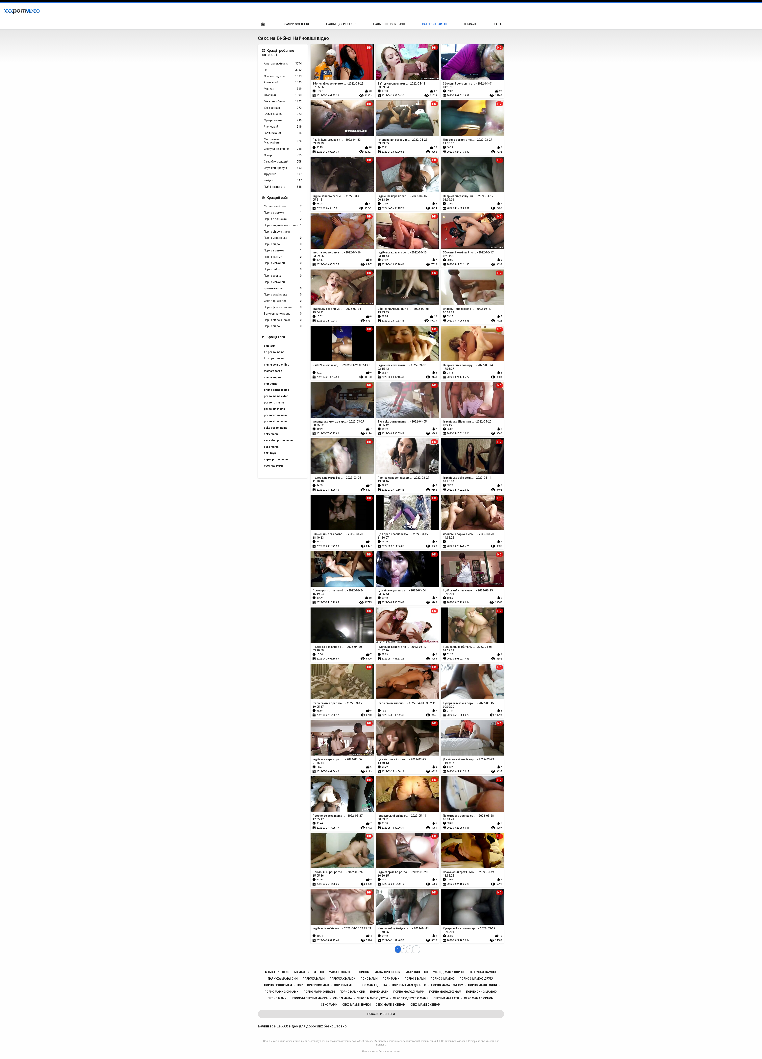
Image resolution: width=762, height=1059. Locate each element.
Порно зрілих (283, 275)
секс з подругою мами (410, 998)
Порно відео (283, 244)
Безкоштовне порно (283, 313)
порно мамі (343, 985)
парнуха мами (314, 978)
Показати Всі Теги (381, 1014)
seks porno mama (275, 427)
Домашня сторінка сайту (263, 24)
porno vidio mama (276, 421)
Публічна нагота (283, 186)
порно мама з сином (447, 985)
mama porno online (276, 364)
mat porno (271, 383)
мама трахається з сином (349, 972)
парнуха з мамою (482, 972)
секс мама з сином (479, 998)
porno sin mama (274, 408)
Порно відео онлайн (283, 231)
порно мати (379, 991)
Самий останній (296, 24)
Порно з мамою (283, 212)
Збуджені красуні (283, 167)
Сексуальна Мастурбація (283, 141)
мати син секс (416, 972)
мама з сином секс (309, 972)
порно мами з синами (281, 991)
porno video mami (276, 415)
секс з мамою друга (372, 998)
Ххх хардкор (283, 107)
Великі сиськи (283, 114)
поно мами (369, 978)
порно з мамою (443, 978)
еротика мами (274, 465)
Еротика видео (283, 288)
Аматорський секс (283, 63)
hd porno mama (274, 352)
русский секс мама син (310, 998)
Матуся (283, 88)
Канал (498, 24)
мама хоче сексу (387, 972)
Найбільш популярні (389, 24)
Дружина (283, 174)
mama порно (272, 377)
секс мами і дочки (356, 1004)
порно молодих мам (445, 991)
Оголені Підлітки (283, 76)
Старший (283, 95)
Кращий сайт (278, 197)
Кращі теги (276, 337)
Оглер (283, 155)
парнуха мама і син (283, 978)
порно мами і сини (482, 985)
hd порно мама (274, 358)
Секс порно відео (283, 300)
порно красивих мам (313, 985)
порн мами (391, 978)
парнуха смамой (343, 978)
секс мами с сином (425, 1004)
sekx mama (271, 434)
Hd (283, 69)
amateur (269, 345)
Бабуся (283, 180)
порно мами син (352, 991)
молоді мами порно (448, 972)
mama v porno (273, 371)
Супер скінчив (283, 120)
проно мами (277, 998)
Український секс (283, 206)
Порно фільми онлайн (283, 307)
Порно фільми (283, 256)
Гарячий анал (283, 133)
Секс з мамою (370, 1051)
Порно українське (283, 237)
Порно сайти (283, 269)
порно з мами (415, 978)
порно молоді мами (408, 991)
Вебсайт (470, 24)
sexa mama (271, 446)
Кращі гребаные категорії (278, 52)
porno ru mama (274, 402)
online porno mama (276, 389)
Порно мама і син (283, 263)
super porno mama (276, 459)
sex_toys (270, 452)
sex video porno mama (278, 440)
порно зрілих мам (278, 985)
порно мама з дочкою (409, 985)
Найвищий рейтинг (341, 24)
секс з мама (342, 998)
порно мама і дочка (372, 985)
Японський (283, 82)
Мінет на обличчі (283, 101)
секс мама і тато (446, 998)
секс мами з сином (390, 1004)
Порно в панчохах (283, 218)
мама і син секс (277, 972)
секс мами (329, 1004)
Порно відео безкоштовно (283, 225)
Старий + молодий (283, 161)
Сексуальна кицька (283, 148)
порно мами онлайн (319, 991)
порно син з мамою (481, 991)
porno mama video (276, 396)
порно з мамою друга (476, 978)
